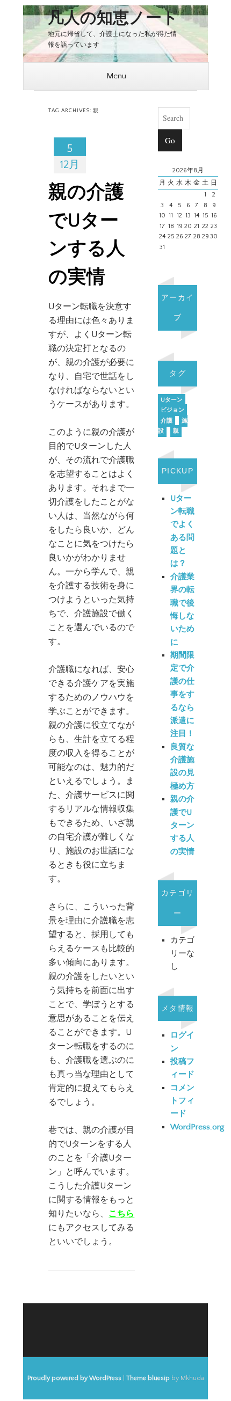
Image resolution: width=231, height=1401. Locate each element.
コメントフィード (182, 1101)
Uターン (172, 400)
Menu (116, 76)
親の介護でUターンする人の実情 (182, 825)
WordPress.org (197, 1127)
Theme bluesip (148, 1378)
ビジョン (172, 410)
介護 (166, 421)
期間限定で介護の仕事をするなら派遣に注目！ (182, 694)
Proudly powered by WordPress (74, 1378)
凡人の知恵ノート (113, 18)
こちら (121, 1213)
